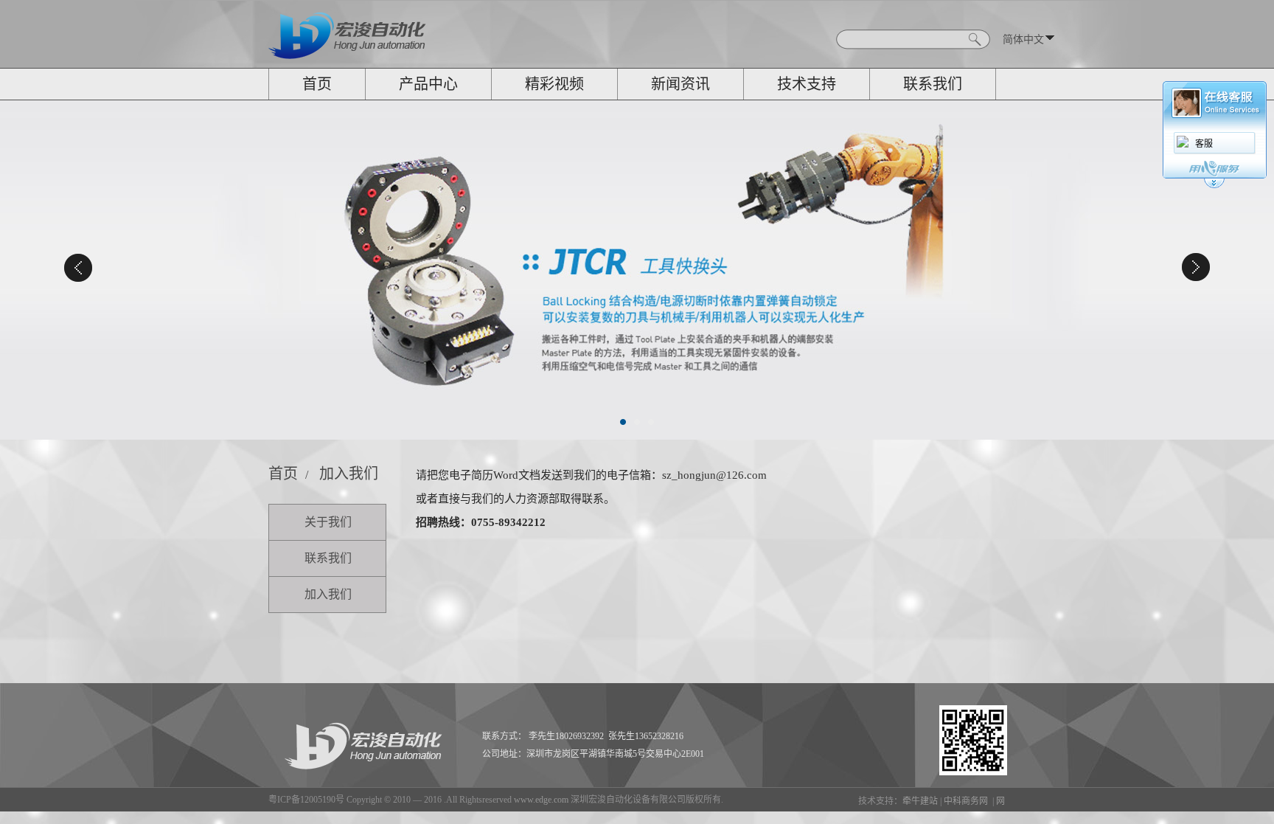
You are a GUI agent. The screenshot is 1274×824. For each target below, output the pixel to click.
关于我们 (328, 522)
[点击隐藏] (1214, 186)
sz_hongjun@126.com (714, 475)
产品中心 (428, 84)
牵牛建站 (920, 801)
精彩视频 (554, 84)
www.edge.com (541, 799)
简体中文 (1023, 39)
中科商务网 (966, 801)
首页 (317, 84)
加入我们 (348, 473)
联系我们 (932, 84)
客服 (1204, 144)
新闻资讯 (680, 84)
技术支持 (806, 84)
